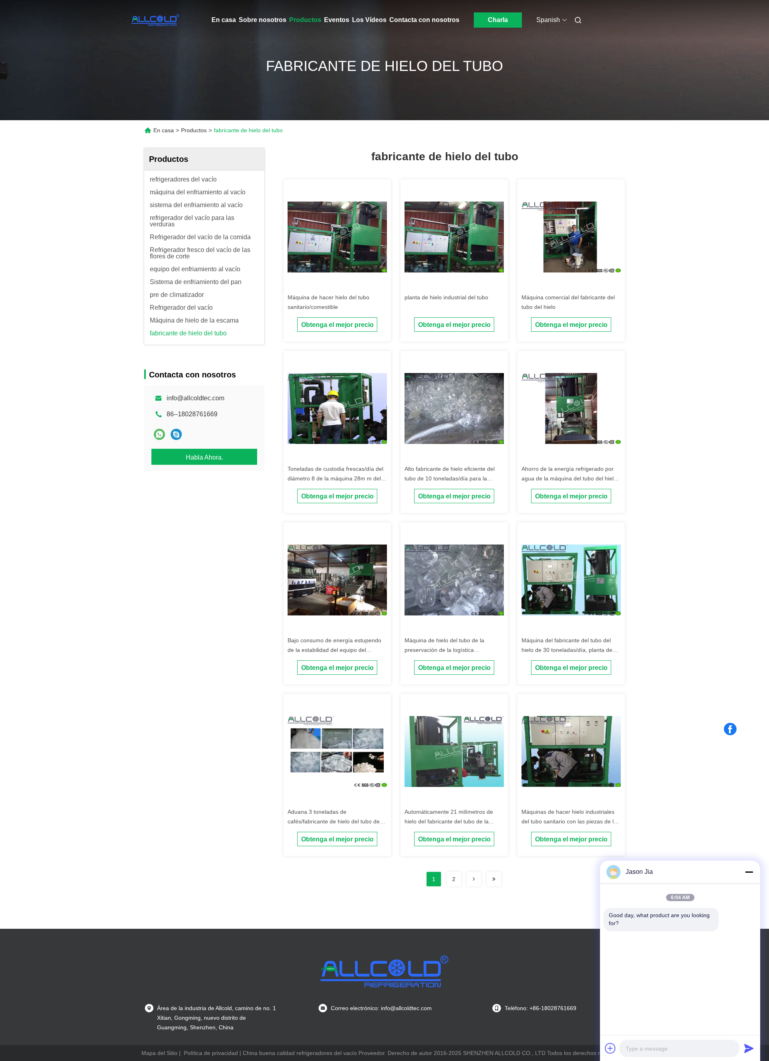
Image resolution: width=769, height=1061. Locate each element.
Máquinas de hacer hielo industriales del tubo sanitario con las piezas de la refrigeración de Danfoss (569, 821)
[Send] (749, 1048)
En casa (223, 19)
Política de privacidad (211, 1053)
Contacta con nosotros (424, 19)
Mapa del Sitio (159, 1053)
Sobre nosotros (262, 19)
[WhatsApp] (159, 434)
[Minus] (749, 872)
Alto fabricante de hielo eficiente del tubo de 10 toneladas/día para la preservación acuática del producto (450, 478)
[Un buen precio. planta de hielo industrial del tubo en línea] (454, 236)
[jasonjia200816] (176, 434)
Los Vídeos (369, 19)
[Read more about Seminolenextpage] (474, 879)
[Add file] (610, 1048)
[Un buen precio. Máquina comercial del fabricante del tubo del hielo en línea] (571, 236)
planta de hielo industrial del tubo (446, 297)
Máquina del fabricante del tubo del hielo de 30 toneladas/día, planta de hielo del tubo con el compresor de (566, 650)
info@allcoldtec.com (195, 398)
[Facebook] (730, 729)
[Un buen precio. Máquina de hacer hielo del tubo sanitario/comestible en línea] (337, 236)
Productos (305, 19)
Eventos (336, 19)
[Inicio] (155, 20)
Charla (498, 19)
